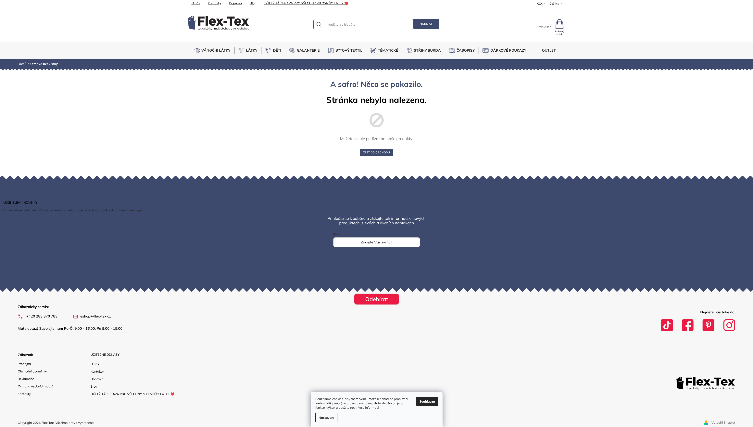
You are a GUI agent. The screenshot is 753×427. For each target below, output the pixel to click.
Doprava (235, 3)
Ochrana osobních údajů (35, 386)
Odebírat (376, 299)
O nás (196, 3)
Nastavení (326, 418)
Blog (253, 3)
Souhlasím (427, 401)
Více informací (368, 407)
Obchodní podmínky (32, 371)
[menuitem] (214, 50)
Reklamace (26, 379)
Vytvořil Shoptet (723, 422)
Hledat (426, 24)
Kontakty (214, 3)
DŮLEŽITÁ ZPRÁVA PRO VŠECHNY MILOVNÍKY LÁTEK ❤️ (306, 3)
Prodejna (24, 364)
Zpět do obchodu (376, 152)
